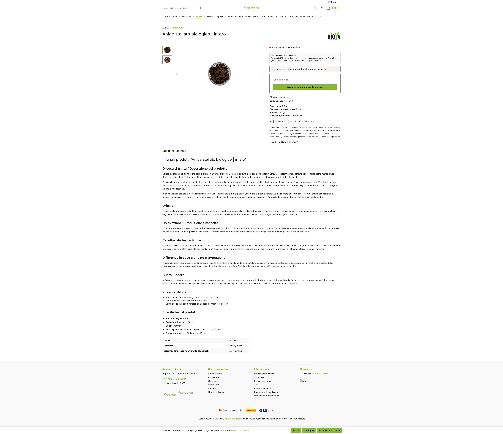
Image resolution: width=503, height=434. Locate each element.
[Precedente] (177, 74)
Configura (309, 430)
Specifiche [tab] (180, 150)
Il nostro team (215, 373)
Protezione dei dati (263, 388)
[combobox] (179, 8)
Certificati (212, 381)
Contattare (213, 377)
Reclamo (212, 388)
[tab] (168, 151)
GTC (256, 384)
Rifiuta (296, 430)
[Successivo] (262, 74)
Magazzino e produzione (266, 395)
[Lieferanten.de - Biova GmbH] (185, 392)
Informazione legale (264, 373)
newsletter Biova (319, 373)
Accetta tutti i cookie (329, 430)
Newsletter (213, 384)
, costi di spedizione (232, 418)
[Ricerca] (199, 8)
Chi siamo (259, 377)
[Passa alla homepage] (251, 7)
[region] (213, 74)
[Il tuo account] (322, 8)
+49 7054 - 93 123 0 (174, 378)
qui (323, 69)
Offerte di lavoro (216, 392)
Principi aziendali (262, 381)
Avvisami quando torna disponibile (305, 87)
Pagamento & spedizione (266, 392)
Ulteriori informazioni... (240, 430)
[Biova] (334, 35)
